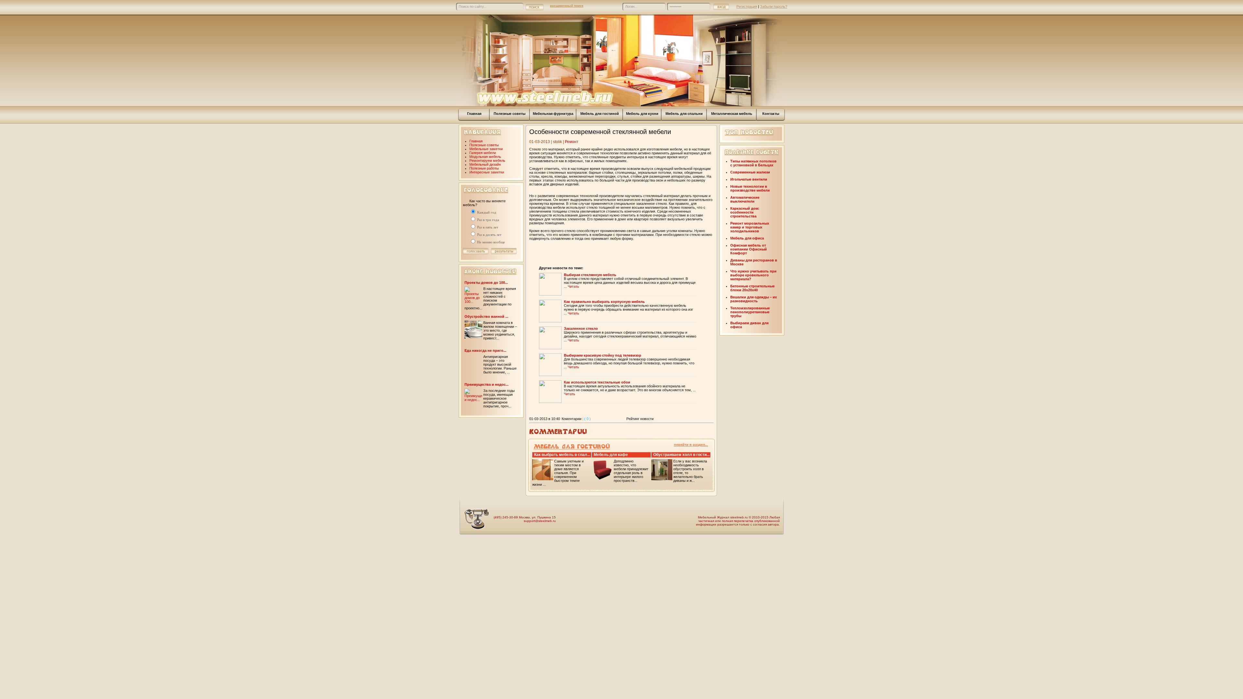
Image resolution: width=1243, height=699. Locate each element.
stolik (557, 141)
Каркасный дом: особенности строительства (744, 212)
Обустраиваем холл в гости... (681, 454)
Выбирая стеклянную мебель (590, 275)
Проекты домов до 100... (486, 282)
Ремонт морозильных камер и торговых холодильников (749, 227)
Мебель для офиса (747, 238)
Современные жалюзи (750, 172)
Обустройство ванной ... (486, 316)
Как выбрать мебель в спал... (562, 454)
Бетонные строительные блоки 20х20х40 (752, 288)
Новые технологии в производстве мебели (750, 188)
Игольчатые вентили (748, 179)
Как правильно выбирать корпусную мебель (604, 302)
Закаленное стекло (581, 328)
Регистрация (746, 6)
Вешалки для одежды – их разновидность (753, 299)
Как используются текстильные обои (597, 382)
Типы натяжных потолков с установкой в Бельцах (753, 163)
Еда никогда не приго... (485, 350)
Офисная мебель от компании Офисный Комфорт (748, 249)
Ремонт (571, 141)
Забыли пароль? (773, 6)
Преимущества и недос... (487, 384)
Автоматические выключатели (744, 199)
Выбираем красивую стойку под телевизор (602, 355)
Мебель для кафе (611, 454)
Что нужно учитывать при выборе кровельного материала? (753, 275)
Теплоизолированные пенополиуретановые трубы (750, 312)
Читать (573, 286)
